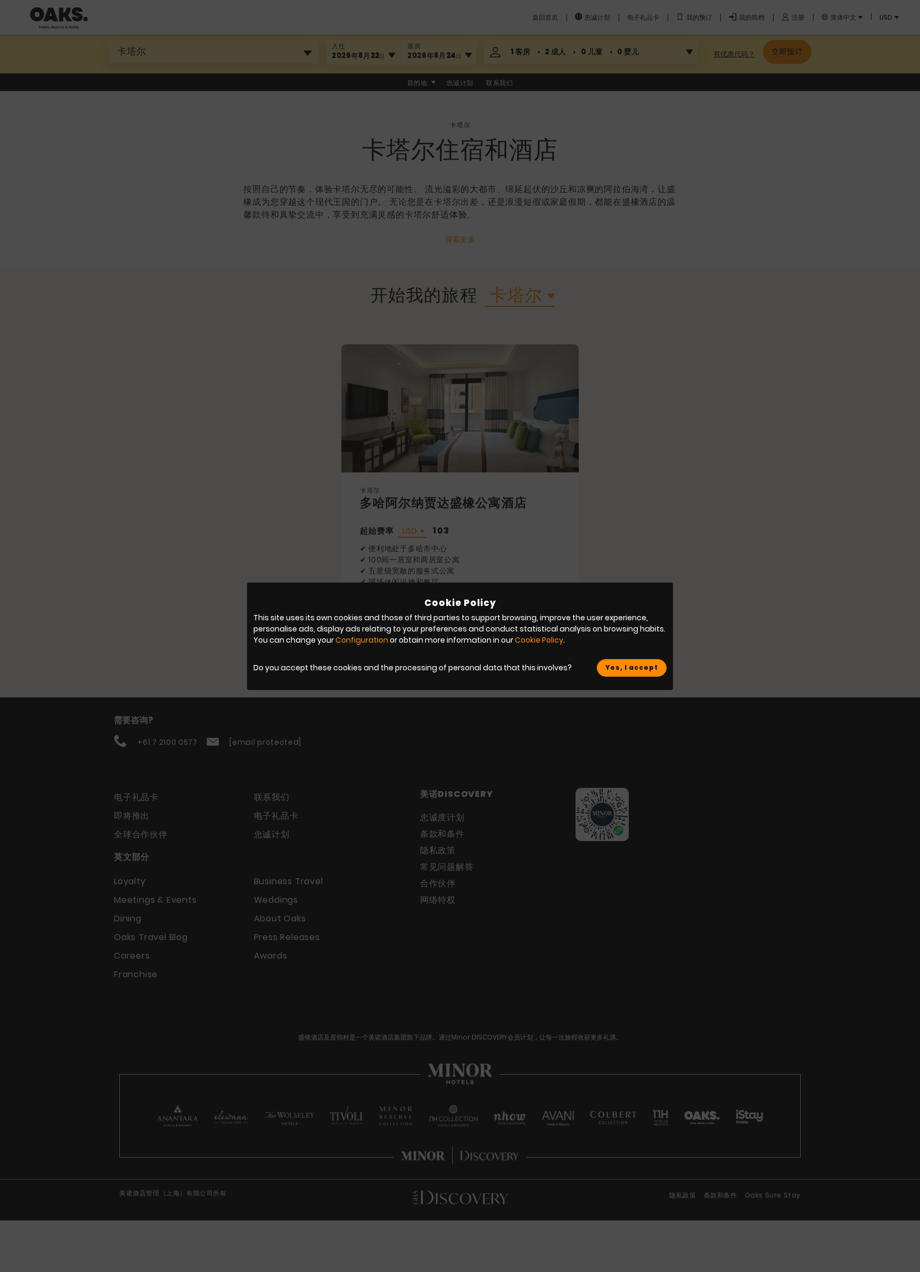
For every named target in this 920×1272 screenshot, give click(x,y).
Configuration (361, 640)
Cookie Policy (539, 640)
